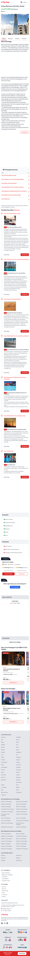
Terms (3, 892)
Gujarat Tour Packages (21, 811)
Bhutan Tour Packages (21, 838)
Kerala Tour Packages (6, 804)
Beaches (3, 855)
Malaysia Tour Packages (6, 848)
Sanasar (18, 774)
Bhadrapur (18, 777)
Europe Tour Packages (21, 843)
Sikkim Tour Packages (21, 806)
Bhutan (17, 739)
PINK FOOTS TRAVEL (16, 46)
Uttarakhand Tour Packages (7, 809)
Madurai (18, 772)
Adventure (3, 857)
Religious (18, 857)
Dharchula (18, 769)
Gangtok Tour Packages (21, 814)
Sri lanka (3, 759)
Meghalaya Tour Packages (7, 827)
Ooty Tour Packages (6, 820)
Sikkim (2, 757)
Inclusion (24, 38)
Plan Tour (4, 886)
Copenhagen (4, 767)
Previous (3, 24)
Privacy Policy (5, 890)
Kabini (2, 764)
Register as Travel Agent (7, 874)
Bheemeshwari (4, 792)
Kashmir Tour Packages (6, 801)
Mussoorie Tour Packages (7, 823)
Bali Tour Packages (20, 833)
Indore (2, 772)
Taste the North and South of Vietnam (11, 669)
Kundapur (18, 767)
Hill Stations (19, 855)
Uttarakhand (4, 762)
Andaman (3, 737)
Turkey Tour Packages (21, 846)
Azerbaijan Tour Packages (22, 848)
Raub (2, 789)
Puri (17, 754)
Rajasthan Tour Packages (22, 809)
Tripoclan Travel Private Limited (11, 713)
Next (26, 24)
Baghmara (3, 779)
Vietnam (18, 762)
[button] (24, 132)
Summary (10, 38)
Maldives (3, 752)
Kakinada (18, 779)
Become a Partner (6, 872)
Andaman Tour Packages (21, 801)
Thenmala (18, 764)
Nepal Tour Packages (6, 843)
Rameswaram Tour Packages (5, 814)
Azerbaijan (18, 737)
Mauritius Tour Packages (21, 841)
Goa (17, 744)
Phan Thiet (3, 774)
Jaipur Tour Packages (21, 818)
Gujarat (3, 747)
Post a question (15, 587)
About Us (4, 888)
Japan (17, 747)
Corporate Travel (6, 880)
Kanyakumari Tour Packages (20, 823)
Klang (17, 789)
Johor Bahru (4, 787)
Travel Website (5, 878)
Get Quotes (25, 254)
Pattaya (3, 769)
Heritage (3, 860)
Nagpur (18, 787)
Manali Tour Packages (6, 806)
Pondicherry (19, 792)
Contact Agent (8, 573)
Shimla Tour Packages (21, 804)
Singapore (18, 757)
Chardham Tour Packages (7, 811)
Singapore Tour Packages (7, 836)
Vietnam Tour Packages (6, 841)
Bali (2, 739)
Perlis (17, 784)
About (4, 38)
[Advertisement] (15, 64)
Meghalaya (18, 752)
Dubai (3, 11)
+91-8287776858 (15, 603)
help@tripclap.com (7, 908)
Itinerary (17, 38)
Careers (4, 896)
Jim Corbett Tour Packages (22, 820)
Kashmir (3, 749)
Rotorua (3, 777)
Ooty (2, 754)
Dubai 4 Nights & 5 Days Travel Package (11, 709)
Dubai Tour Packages (8, 688)
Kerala (17, 749)
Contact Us (4, 894)
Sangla (2, 784)
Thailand (18, 759)
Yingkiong (3, 794)
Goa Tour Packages (5, 818)
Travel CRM (4, 876)
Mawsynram (19, 782)
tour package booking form (19, 90)
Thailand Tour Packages (21, 836)
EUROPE (3, 744)
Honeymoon (19, 860)
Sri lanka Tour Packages (6, 846)
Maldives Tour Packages (6, 838)
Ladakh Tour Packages (21, 827)
